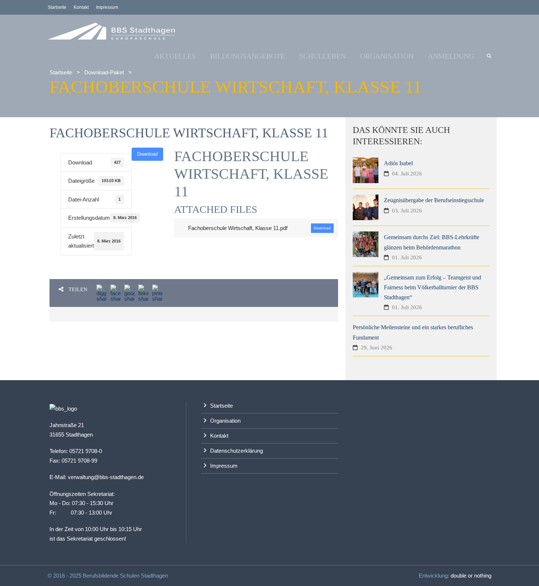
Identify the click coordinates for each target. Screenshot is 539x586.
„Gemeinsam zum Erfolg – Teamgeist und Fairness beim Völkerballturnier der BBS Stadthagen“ (432, 287)
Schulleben (322, 56)
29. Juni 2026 (376, 348)
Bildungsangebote (247, 56)
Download (147, 154)
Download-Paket (104, 72)
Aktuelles (175, 56)
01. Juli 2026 (407, 257)
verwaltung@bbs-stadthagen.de (106, 477)
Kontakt (81, 7)
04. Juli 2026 (407, 174)
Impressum (107, 7)
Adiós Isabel (398, 163)
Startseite (57, 7)
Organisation (387, 56)
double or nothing (471, 575)
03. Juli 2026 (407, 211)
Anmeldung (451, 56)
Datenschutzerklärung (236, 451)
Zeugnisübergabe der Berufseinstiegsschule (434, 200)
